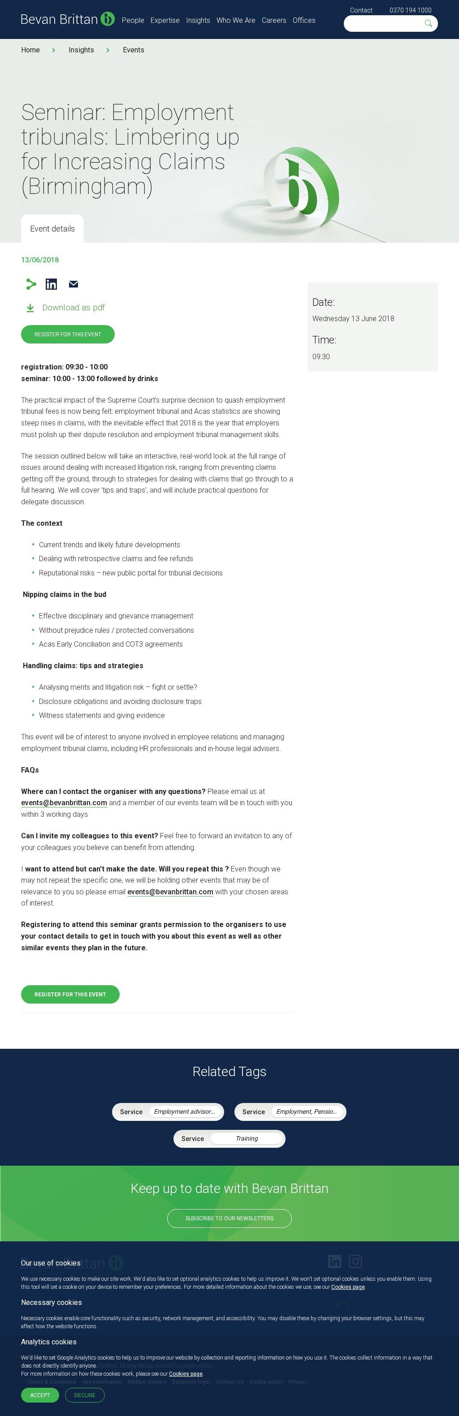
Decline (84, 1395)
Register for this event (68, 334)
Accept (40, 1395)
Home (30, 50)
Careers (274, 20)
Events (133, 50)
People (133, 20)
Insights (198, 20)
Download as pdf (73, 307)
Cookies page (348, 1287)
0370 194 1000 (411, 10)
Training (246, 1138)
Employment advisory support (187, 1111)
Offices (304, 20)
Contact (361, 10)
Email (73, 284)
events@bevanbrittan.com (64, 802)
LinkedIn (51, 284)
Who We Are (236, 20)
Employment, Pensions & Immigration (309, 1111)
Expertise (165, 20)
